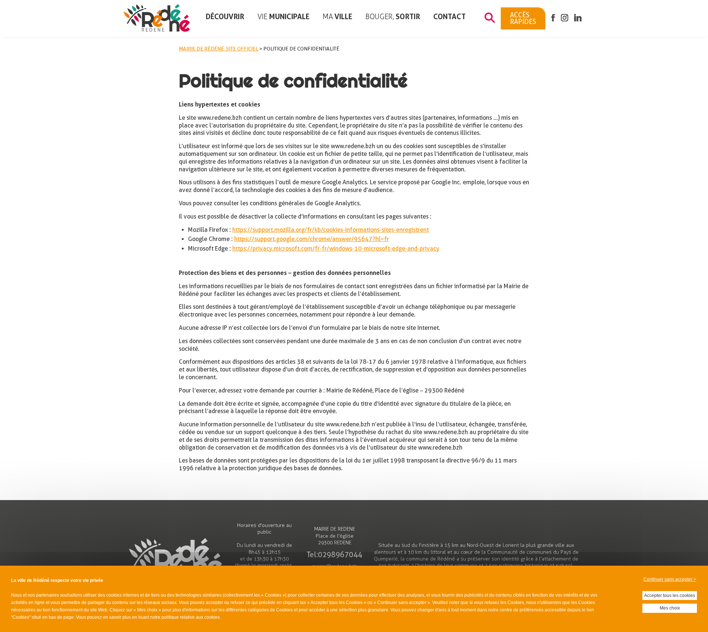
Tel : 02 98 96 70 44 (334, 554)
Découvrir (225, 16)
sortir (392, 16)
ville (337, 16)
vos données (355, 595)
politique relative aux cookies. (191, 617)
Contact (449, 16)
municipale (283, 16)
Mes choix (670, 608)
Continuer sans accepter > (669, 579)
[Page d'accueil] (157, 18)
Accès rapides (523, 18)
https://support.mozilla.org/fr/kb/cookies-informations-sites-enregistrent (330, 230)
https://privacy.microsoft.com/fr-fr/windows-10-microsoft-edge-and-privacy (335, 249)
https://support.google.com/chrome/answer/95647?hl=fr (311, 239)
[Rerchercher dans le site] (490, 18)
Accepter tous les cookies (669, 595)
